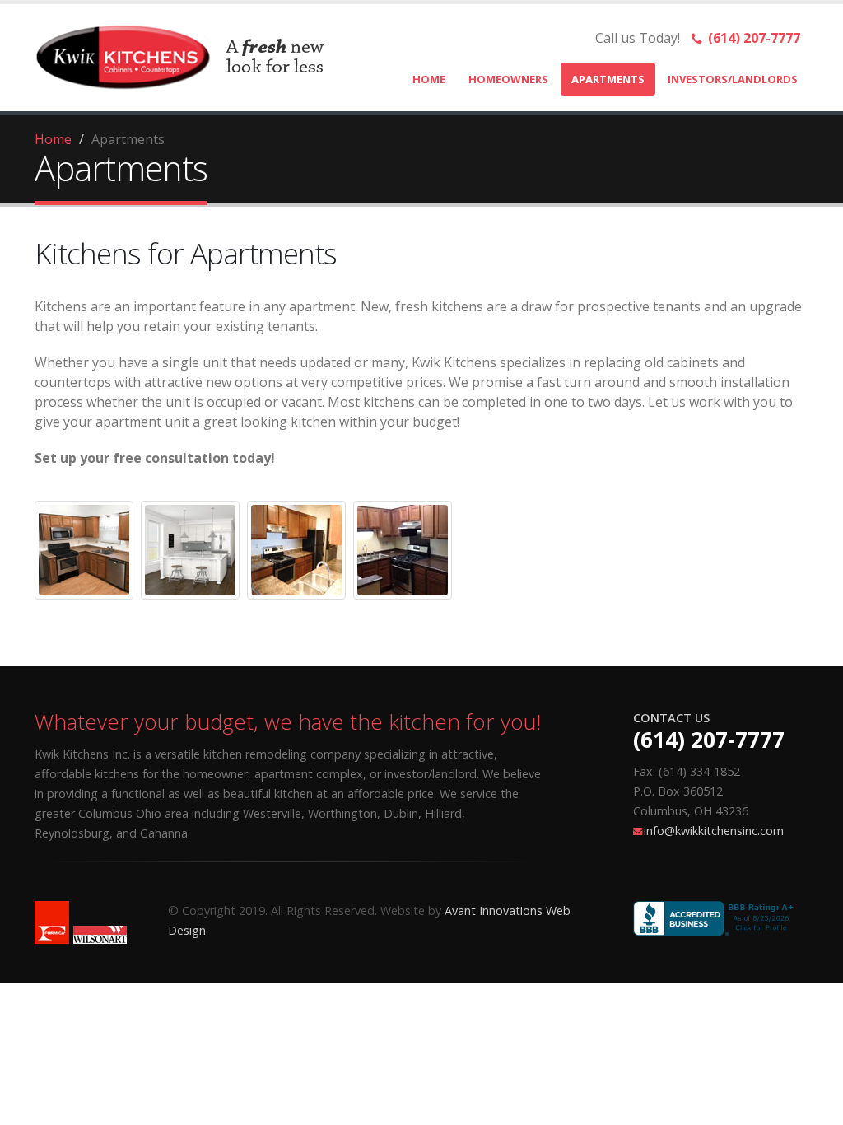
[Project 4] (402, 550)
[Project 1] (84, 550)
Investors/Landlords (733, 79)
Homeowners (508, 79)
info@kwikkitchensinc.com (714, 830)
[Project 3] (296, 550)
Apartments (608, 79)
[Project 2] (190, 550)
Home (428, 79)
